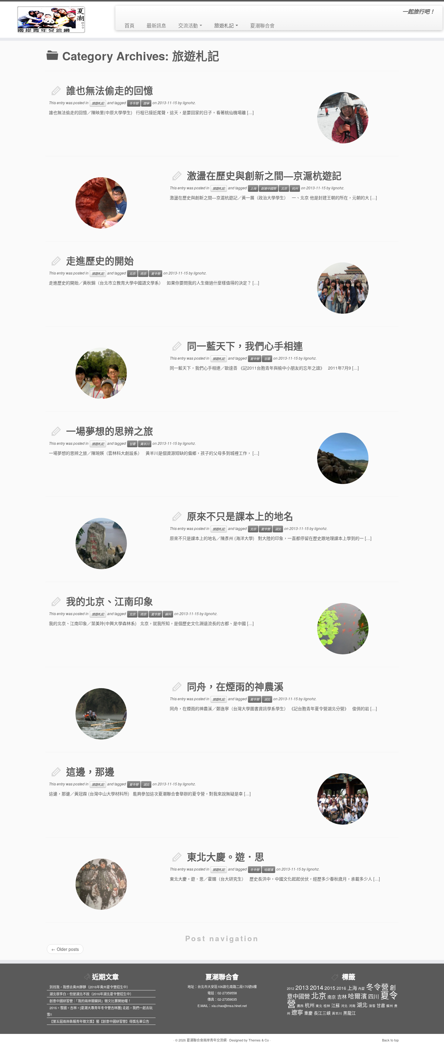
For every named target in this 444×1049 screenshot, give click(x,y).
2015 (329, 987)
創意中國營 (268, 188)
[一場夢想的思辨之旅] (343, 458)
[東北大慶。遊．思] (101, 884)
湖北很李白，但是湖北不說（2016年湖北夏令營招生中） (91, 993)
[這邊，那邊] (343, 799)
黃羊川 (144, 443)
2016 (341, 988)
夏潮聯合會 (262, 25)
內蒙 (361, 988)
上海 (253, 188)
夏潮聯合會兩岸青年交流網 (207, 1040)
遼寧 (146, 103)
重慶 (308, 1013)
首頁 (129, 25)
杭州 (295, 188)
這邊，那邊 (90, 771)
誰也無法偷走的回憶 (109, 90)
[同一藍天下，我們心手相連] (101, 373)
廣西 (300, 1005)
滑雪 (372, 1005)
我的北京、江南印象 (109, 601)
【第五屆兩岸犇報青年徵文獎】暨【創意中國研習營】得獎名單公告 (99, 1021)
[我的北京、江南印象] (343, 629)
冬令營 (133, 103)
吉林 (342, 996)
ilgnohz (189, 102)
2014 (316, 987)
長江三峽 (322, 1013)
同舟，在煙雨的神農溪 (235, 686)
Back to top (390, 1040)
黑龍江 (349, 1013)
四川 (373, 996)
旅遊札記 (224, 25)
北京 (284, 188)
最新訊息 (156, 25)
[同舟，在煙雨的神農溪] (101, 714)
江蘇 (335, 1005)
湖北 (278, 529)
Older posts (65, 949)
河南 (352, 1005)
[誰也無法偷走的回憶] (343, 118)
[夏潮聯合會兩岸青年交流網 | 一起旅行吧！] (51, 18)
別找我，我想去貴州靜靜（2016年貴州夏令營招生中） (90, 986)
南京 (143, 273)
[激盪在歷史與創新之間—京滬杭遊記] (101, 203)
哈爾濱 (268, 869)
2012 (290, 988)
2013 (302, 987)
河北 (344, 1005)
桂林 (326, 1005)
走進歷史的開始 (100, 261)
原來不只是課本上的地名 (240, 516)
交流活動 (188, 25)
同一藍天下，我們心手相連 (245, 346)
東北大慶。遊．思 (225, 857)
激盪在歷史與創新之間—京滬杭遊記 (264, 175)
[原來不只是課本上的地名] (101, 543)
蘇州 (168, 614)
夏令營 (155, 273)
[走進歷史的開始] (343, 288)
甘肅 (267, 358)
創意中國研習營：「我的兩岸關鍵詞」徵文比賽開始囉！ (90, 1000)
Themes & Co (259, 1040)
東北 (319, 1005)
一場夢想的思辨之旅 (109, 431)
